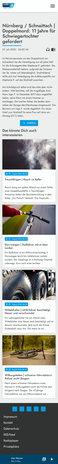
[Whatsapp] (29, 409)
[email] (43, 409)
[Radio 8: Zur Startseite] (25, 6)
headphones (48, 49)
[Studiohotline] (36, 409)
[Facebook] (14, 409)
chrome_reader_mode (53, 49)
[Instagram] (21, 409)
